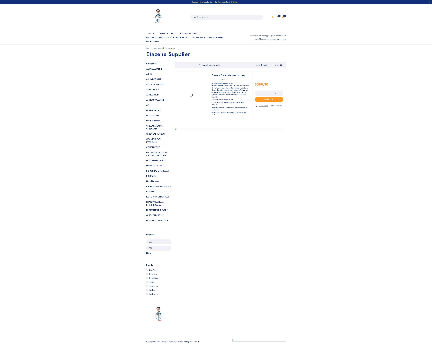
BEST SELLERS (152, 115)
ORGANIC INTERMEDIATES (158, 186)
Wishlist (279, 16)
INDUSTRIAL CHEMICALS (157, 170)
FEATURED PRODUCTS (156, 160)
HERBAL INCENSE (154, 165)
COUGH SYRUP (153, 147)
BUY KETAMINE (153, 120)
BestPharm (153, 270)
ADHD (149, 74)
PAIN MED (150, 191)
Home (148, 48)
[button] (269, 99)
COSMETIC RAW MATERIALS (153, 141)
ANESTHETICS (152, 89)
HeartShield (153, 278)
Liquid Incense (152, 181)
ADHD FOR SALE (153, 79)
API (147, 105)
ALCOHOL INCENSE (155, 84)
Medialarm (153, 290)
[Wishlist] (261, 105)
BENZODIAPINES (153, 110)
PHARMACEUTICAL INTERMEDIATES (155, 203)
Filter (148, 253)
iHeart (151, 282)
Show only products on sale (210, 65)
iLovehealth (153, 286)
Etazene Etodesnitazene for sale (228, 75)
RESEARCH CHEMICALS (157, 220)
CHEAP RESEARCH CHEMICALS (154, 127)
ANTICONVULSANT (155, 100)
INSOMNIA (151, 176)
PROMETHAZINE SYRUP (157, 210)
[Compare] (276, 105)
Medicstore (153, 294)
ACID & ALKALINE (154, 68)
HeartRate (153, 274)
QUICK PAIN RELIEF (155, 215)
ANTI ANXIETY (152, 94)
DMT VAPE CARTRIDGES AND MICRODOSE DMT (157, 154)
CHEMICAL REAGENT (156, 134)
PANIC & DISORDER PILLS (157, 196)
